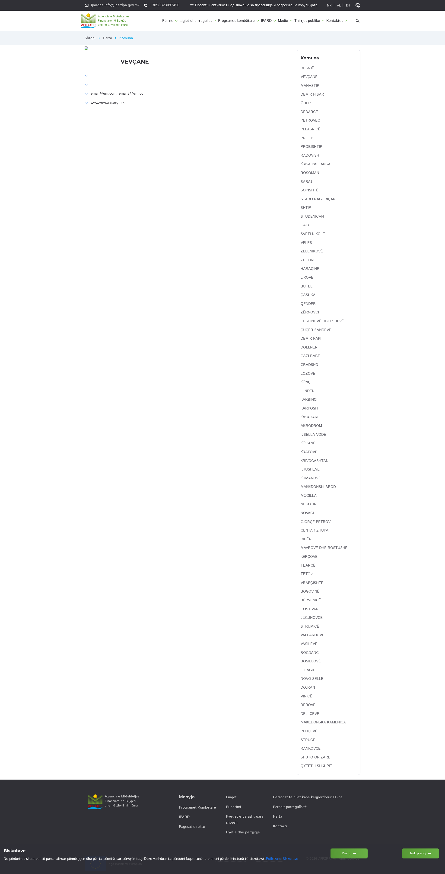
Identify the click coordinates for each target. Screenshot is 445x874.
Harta (107, 38)
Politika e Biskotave (282, 858)
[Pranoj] (349, 864)
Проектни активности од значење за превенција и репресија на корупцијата (253, 5)
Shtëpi (90, 38)
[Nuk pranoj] (420, 864)
